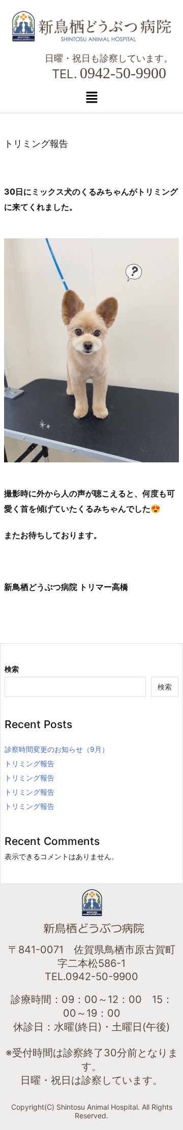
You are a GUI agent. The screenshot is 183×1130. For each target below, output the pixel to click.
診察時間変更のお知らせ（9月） (57, 749)
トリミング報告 (29, 763)
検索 (12, 669)
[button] (91, 97)
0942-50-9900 (123, 73)
